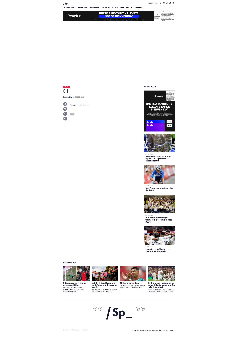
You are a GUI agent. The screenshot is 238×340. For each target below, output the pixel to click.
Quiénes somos (124, 8)
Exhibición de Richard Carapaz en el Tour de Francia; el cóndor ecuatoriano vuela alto (104, 285)
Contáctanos (85, 330)
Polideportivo (82, 8)
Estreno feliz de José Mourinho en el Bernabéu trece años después (157, 250)
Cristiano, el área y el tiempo (129, 283)
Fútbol (73, 8)
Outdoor (115, 8)
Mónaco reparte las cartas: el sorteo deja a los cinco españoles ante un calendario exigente (158, 159)
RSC (132, 8)
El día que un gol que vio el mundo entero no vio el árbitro (74, 284)
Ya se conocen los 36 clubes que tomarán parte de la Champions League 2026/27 (158, 220)
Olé (72, 114)
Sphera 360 (138, 8)
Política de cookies (76, 330)
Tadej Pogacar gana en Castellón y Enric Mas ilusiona (159, 189)
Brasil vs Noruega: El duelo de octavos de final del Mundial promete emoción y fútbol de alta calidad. (161, 285)
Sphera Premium (94, 8)
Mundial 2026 (106, 8)
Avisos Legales (66, 330)
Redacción (67, 97)
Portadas (67, 8)
